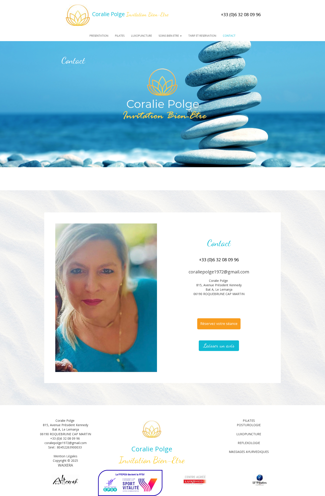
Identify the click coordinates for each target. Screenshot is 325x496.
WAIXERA (65, 465)
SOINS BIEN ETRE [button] (169, 36)
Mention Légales (65, 456)
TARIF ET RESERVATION (202, 36)
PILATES (119, 36)
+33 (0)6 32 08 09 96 (241, 14)
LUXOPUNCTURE (141, 36)
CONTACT (229, 36)
